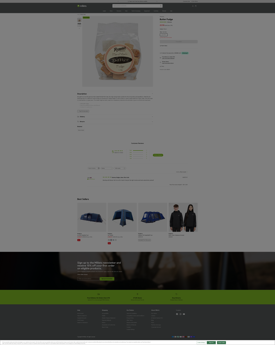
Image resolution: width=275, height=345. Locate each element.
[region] (137, 342)
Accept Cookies (221, 342)
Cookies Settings (201, 342)
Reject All (211, 342)
